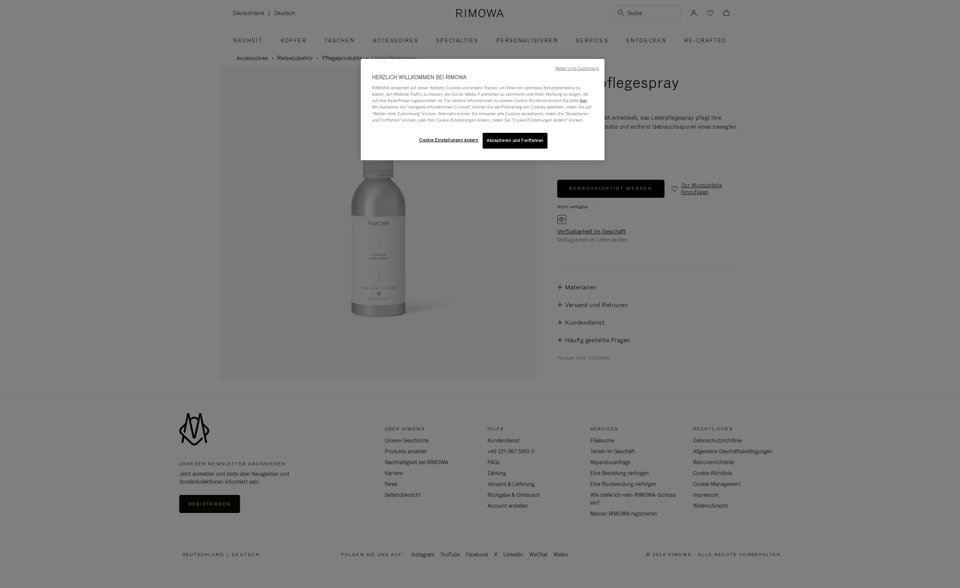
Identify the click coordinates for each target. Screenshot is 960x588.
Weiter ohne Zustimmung (577, 68)
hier (583, 101)
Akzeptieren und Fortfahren (515, 140)
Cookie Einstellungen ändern (448, 140)
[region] (482, 109)
